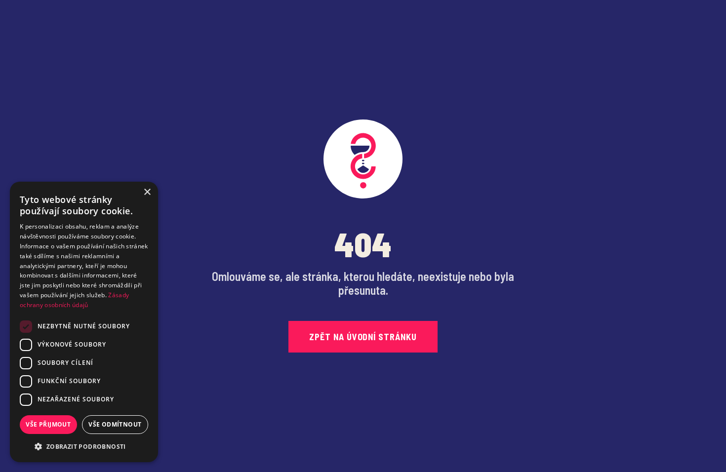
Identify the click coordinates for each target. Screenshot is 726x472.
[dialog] (84, 322)
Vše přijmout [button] (48, 424)
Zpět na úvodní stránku (363, 336)
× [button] (147, 192)
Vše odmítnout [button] (114, 424)
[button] (84, 446)
